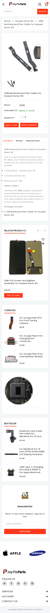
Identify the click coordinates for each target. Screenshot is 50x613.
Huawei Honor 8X (24, 21)
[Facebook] (11, 583)
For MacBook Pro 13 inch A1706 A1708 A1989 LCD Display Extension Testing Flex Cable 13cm (31, 454)
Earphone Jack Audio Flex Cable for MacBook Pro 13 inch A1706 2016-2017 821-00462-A (30, 436)
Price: (7, 105)
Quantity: (9, 118)
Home (7, 21)
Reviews (19, 141)
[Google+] (25, 583)
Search (43, 11)
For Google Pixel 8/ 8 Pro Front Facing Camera (30, 320)
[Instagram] (32, 583)
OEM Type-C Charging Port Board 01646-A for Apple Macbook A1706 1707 (31, 471)
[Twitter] (4, 583)
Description (8, 141)
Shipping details (33, 141)
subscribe (25, 531)
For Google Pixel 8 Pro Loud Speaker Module (31, 355)
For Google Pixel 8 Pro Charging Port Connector (31, 338)
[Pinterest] (18, 583)
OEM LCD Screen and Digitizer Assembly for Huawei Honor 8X (21, 282)
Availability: (11, 110)
